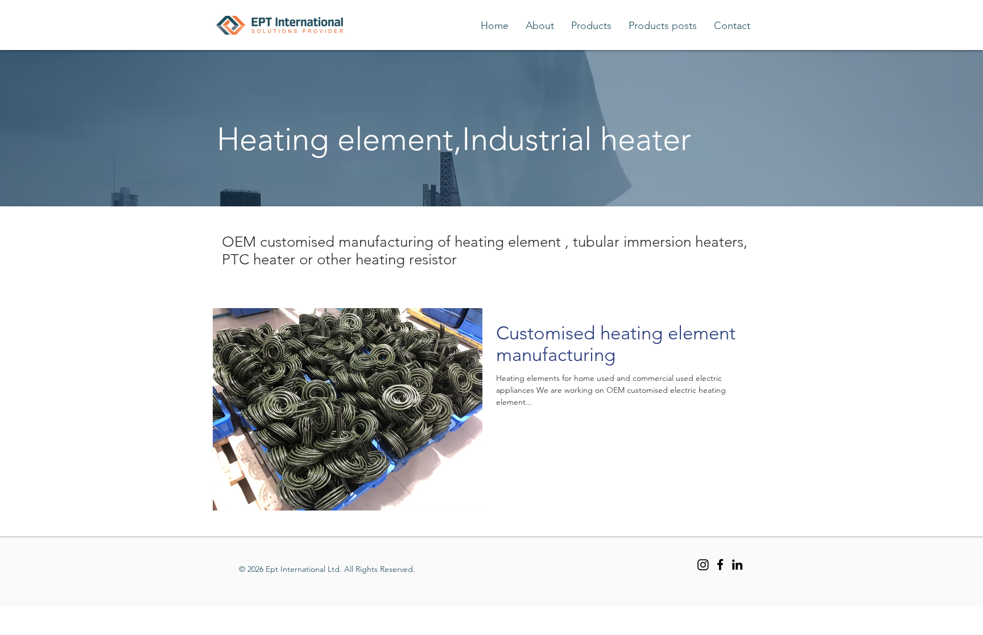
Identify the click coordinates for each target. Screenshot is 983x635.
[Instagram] (703, 564)
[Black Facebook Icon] (720, 564)
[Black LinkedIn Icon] (737, 564)
